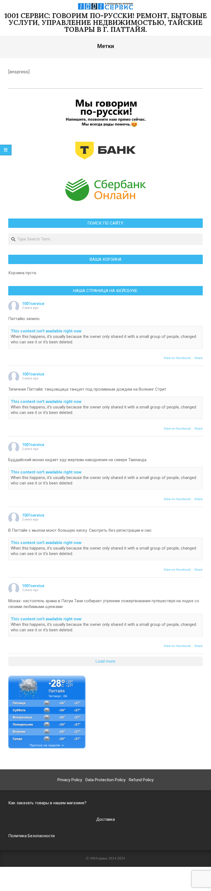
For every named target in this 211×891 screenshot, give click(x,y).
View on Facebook (177, 358)
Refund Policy (141, 779)
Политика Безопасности (31, 835)
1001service (33, 303)
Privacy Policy (69, 779)
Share (198, 358)
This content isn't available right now (46, 331)
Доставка (105, 819)
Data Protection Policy (105, 779)
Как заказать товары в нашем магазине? (47, 802)
